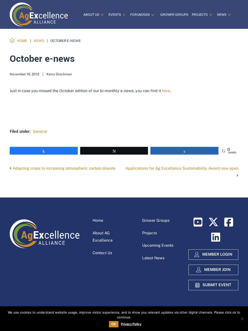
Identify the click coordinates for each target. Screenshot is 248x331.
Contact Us (102, 253)
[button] (102, 15)
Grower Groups (156, 220)
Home (98, 220)
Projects (149, 233)
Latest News (153, 258)
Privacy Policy (131, 324)
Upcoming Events (157, 245)
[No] (242, 318)
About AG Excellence (103, 237)
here (166, 90)
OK (113, 324)
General (40, 131)
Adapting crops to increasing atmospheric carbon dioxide (64, 168)
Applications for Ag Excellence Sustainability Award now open (181, 168)
